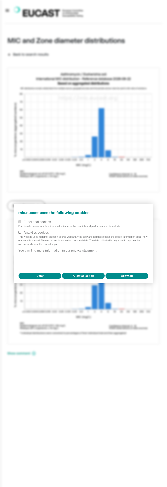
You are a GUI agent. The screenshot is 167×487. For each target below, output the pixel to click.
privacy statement (83, 250)
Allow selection (83, 275)
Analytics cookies (36, 232)
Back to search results (31, 54)
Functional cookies (37, 222)
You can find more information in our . (57, 250)
